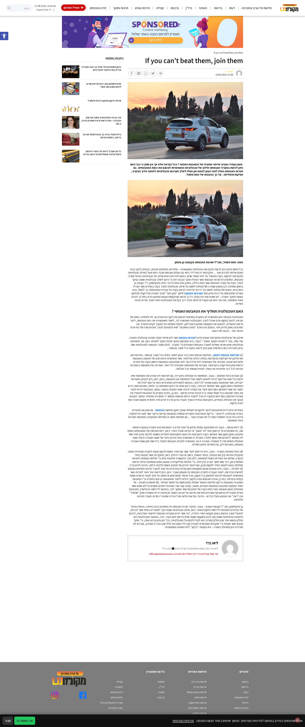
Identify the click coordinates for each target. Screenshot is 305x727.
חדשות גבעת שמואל (197, 692)
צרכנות (174, 8)
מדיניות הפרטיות (183, 720)
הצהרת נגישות (241, 708)
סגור (8, 720)
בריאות (218, 8)
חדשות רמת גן (200, 713)
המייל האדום (72, 8)
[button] (4, 36)
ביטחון (245, 681)
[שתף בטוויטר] (153, 73)
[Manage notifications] (297, 720)
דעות (232, 8)
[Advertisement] (156, 608)
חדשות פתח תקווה (198, 702)
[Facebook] (82, 695)
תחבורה (119, 687)
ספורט (161, 692)
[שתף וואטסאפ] (146, 73)
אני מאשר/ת (25, 720)
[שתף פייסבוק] (131, 73)
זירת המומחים (98, 8)
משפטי (203, 8)
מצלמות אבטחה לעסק (226, 355)
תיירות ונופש (142, 8)
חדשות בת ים (200, 687)
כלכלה (245, 702)
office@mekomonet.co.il (163, 554)
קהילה (160, 8)
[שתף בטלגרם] (160, 73)
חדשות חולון (201, 697)
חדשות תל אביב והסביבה (257, 8)
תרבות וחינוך (120, 8)
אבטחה (159, 410)
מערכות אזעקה (194, 293)
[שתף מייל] (139, 73)
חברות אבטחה (187, 337)
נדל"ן (189, 8)
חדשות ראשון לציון (197, 708)
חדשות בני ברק (199, 681)
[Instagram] (54, 695)
